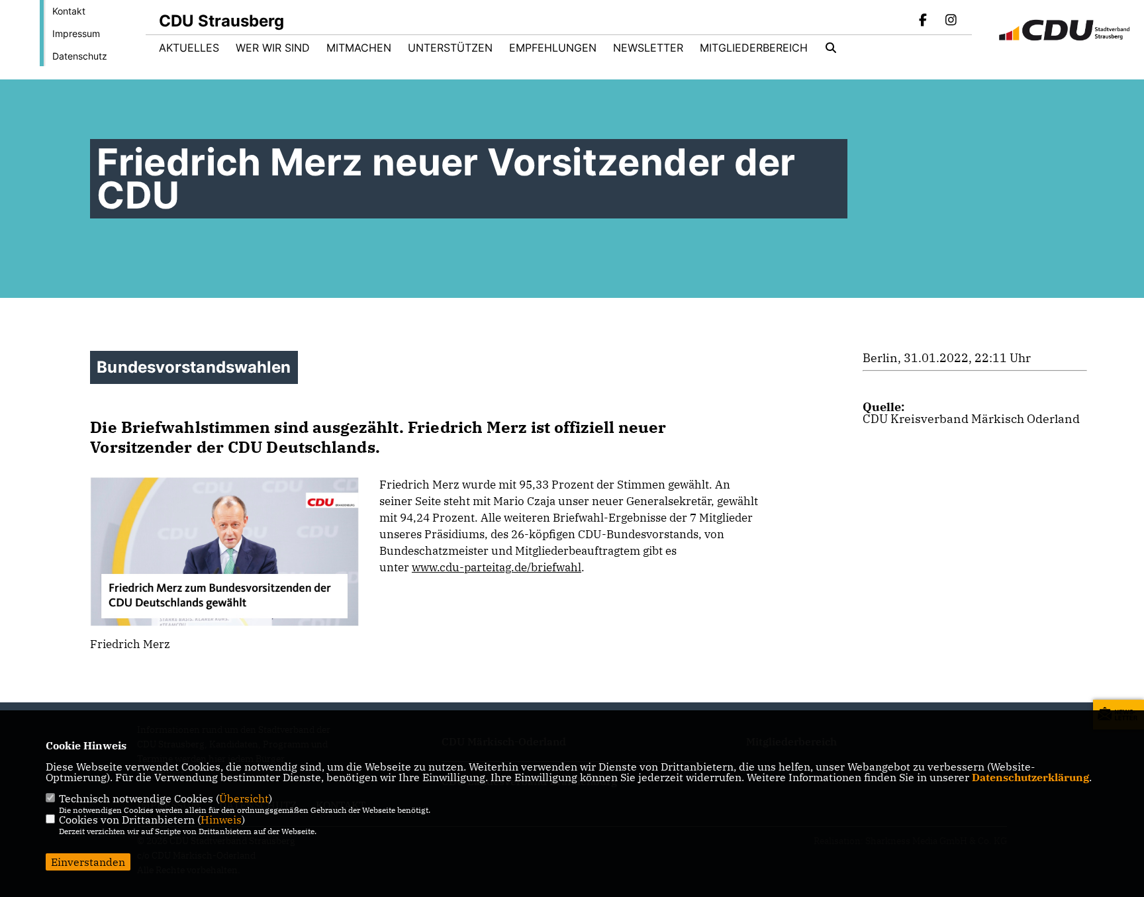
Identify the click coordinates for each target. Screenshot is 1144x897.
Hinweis (221, 819)
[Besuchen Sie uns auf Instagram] (951, 21)
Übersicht (244, 798)
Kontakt (68, 11)
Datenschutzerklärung (1030, 777)
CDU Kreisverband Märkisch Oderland (971, 418)
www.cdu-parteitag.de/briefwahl (496, 567)
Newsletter (648, 47)
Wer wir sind (273, 47)
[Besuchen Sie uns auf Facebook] (923, 21)
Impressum (76, 33)
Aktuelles (189, 47)
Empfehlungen (552, 47)
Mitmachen (358, 47)
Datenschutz (79, 56)
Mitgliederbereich (754, 47)
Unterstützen (450, 47)
